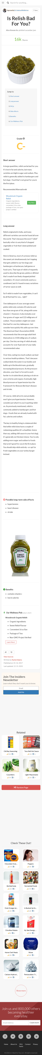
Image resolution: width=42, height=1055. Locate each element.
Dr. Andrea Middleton (21, 10)
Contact (28, 1044)
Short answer (14, 96)
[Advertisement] (21, 472)
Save (36, 10)
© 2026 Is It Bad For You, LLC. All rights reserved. (21, 1053)
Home (6, 1044)
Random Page (22, 787)
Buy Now (32, 203)
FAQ (21, 1044)
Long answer (14, 101)
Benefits (13, 116)
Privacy (35, 1044)
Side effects (14, 111)
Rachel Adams (17, 660)
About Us (14, 1044)
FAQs (12, 106)
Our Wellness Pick (16, 121)
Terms (21, 1046)
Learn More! (11, 642)
